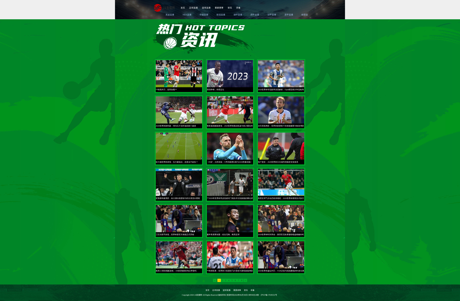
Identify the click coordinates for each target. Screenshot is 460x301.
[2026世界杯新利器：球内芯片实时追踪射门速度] (179, 112)
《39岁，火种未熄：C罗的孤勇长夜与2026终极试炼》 (229, 162)
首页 (183, 8)
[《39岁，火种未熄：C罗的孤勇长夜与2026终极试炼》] (230, 148)
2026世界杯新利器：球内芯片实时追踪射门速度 (176, 126)
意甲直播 (289, 15)
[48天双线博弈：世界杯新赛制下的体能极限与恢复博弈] (281, 112)
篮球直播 (206, 8)
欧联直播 (306, 15)
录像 (238, 8)
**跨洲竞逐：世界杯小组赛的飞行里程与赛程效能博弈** (230, 271)
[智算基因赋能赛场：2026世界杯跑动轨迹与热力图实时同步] (230, 112)
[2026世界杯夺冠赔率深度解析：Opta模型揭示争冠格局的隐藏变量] (281, 76)
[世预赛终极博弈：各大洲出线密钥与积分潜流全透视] (179, 184)
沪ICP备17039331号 (269, 295)
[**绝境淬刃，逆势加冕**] (179, 76)
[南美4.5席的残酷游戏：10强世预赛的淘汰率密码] (179, 257)
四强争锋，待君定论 (215, 90)
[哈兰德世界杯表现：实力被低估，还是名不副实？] (179, 148)
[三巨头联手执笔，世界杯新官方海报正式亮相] (179, 221)
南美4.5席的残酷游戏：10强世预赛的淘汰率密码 (176, 271)
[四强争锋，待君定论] (230, 76)
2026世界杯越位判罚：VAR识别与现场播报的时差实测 (281, 271)
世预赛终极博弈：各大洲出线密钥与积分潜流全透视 (178, 198)
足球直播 (193, 8)
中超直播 (204, 15)
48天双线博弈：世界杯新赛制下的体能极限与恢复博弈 (281, 126)
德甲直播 (238, 15)
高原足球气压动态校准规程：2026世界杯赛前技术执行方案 (281, 199)
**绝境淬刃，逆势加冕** (166, 90)
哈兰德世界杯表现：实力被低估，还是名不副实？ (177, 162)
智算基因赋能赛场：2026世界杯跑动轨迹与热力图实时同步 (230, 126)
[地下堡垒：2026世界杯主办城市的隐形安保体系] (281, 148)
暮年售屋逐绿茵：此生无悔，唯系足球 (223, 234)
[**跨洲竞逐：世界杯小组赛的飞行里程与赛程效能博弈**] (230, 257)
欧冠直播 (221, 15)
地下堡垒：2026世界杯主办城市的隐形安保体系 (278, 162)
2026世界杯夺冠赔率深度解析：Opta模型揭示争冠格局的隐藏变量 (281, 90)
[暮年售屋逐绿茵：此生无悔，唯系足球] (230, 221)
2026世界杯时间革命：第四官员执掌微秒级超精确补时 (281, 234)
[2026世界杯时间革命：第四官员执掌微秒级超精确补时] (281, 221)
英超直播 (170, 15)
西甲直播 (254, 15)
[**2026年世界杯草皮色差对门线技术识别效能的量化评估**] (230, 184)
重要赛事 (219, 8)
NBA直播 (187, 15)
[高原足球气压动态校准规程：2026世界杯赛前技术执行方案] (281, 184)
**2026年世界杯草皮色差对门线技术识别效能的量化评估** (230, 199)
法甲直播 (271, 15)
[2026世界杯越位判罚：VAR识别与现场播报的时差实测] (281, 257)
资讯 (230, 8)
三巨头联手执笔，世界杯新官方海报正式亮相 (175, 234)
